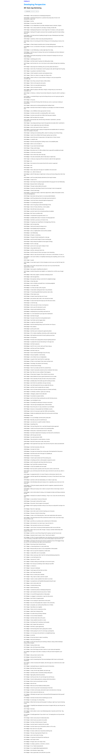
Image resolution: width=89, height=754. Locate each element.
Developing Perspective (35, 4)
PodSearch (27, 1)
